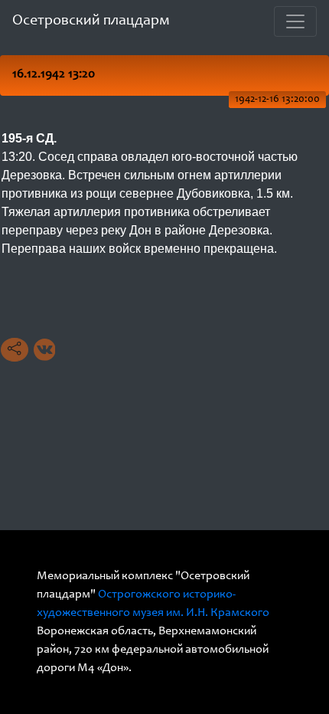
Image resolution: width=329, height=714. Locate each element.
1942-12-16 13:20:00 (277, 99)
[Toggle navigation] (295, 21)
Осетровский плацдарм (91, 21)
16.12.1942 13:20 (53, 74)
